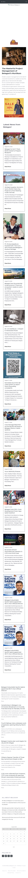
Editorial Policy (10, 872)
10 (3, 836)
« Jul (13, 846)
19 (10, 838)
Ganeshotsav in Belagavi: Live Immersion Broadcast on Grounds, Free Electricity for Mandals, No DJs (13, 706)
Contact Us (18, 872)
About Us (4, 870)
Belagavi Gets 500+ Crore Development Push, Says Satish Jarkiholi (13, 511)
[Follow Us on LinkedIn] (11, 856)
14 (17, 836)
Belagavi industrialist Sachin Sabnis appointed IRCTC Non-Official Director (14, 601)
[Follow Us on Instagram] (9, 856)
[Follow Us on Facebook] (3, 856)
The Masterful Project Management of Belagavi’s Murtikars (12, 71)
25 (7, 841)
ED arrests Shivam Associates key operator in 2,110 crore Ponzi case (13, 551)
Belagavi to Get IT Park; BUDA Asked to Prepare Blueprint (13, 150)
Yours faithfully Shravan (12, 471)
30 (24, 841)
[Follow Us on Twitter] (6, 856)
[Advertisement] (14, 21)
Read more (8, 166)
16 (24, 836)
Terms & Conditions (21, 870)
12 (10, 836)
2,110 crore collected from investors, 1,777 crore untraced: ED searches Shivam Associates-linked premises (13, 775)
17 (3, 838)
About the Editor (12, 870)
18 (7, 838)
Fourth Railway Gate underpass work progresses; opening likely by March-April (13, 724)
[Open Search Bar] (26, 1)
